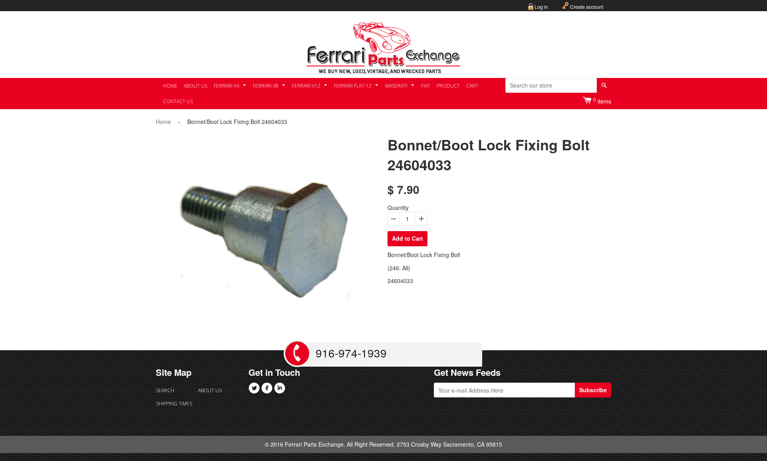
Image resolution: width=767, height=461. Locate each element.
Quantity (398, 208)
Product (448, 85)
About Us (195, 85)
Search (165, 390)
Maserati (397, 85)
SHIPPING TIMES (174, 403)
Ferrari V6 (227, 85)
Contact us (178, 101)
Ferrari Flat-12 (353, 85)
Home (170, 85)
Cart (472, 85)
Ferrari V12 (307, 85)
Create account (586, 6)
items (602, 100)
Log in (541, 6)
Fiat (425, 85)
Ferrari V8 (266, 85)
